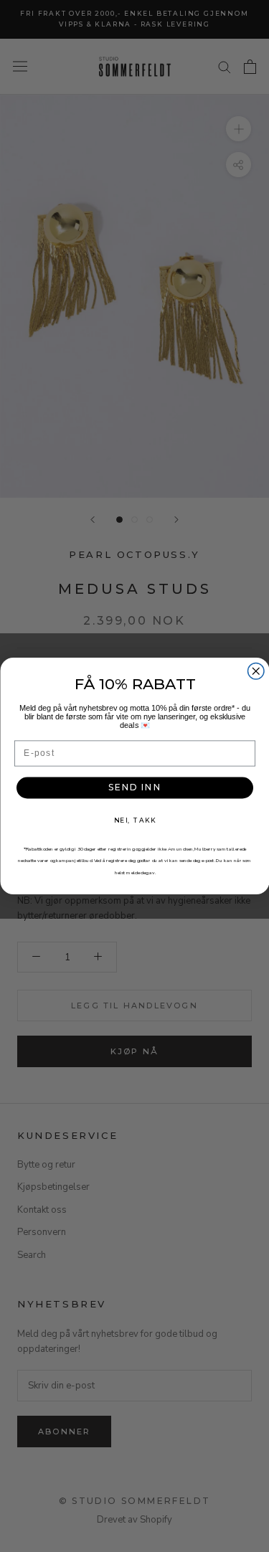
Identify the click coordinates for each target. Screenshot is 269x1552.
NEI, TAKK (134, 820)
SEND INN (134, 787)
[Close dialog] (255, 671)
